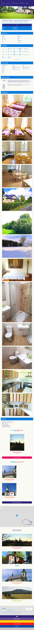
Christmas (17, 626)
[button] (17, 516)
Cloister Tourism (17, 618)
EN (2, 5)
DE (4, 5)
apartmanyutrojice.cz (15, 28)
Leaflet (29, 526)
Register (7, 5)
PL (3, 5)
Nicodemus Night (17, 621)
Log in (10, 5)
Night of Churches (17, 623)
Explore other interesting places (17, 502)
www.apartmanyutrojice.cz (7, 425)
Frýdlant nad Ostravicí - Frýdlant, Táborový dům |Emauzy (15, 20)
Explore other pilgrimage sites (17, 457)
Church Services (17, 628)
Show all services (17, 59)
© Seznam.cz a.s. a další (32, 526)
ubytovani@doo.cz (15, 27)
